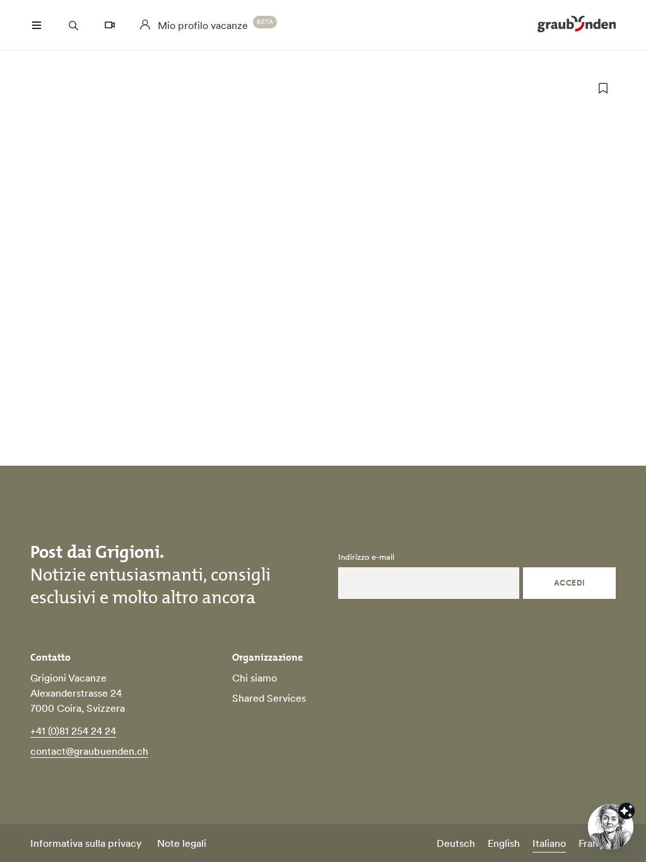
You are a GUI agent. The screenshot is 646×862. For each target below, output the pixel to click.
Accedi (569, 582)
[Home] (576, 25)
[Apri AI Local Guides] (610, 826)
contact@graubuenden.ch (89, 751)
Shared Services (269, 698)
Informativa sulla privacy (86, 843)
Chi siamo (254, 677)
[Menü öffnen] (36, 25)
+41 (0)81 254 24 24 (73, 730)
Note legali (181, 843)
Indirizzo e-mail (366, 557)
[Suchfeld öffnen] (73, 25)
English (504, 843)
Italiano (549, 843)
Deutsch (456, 843)
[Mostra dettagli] (626, 811)
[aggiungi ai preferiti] (603, 88)
